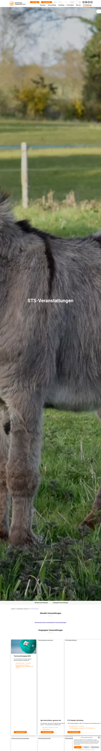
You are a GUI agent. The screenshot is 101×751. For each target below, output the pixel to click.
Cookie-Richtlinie (81, 749)
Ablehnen (86, 747)
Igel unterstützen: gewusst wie (51, 720)
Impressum (92, 749)
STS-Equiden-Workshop (75, 720)
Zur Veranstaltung (20, 732)
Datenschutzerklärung (87, 749)
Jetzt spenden (46, 2)
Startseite (13, 608)
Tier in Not (34, 2)
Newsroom (26, 608)
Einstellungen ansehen (95, 747)
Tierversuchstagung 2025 (22, 656)
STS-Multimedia (19, 608)
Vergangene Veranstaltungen (60, 602)
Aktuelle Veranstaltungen (41, 602)
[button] (98, 737)
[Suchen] (80, 2)
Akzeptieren (78, 747)
